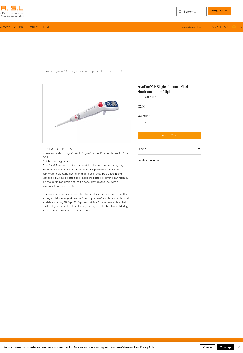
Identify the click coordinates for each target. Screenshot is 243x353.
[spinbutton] (146, 123)
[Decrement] (140, 123)
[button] (45, 27)
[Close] (239, 347)
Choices (207, 347)
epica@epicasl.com (192, 26)
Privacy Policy (148, 347)
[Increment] (151, 123)
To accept (225, 347)
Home (46, 71)
